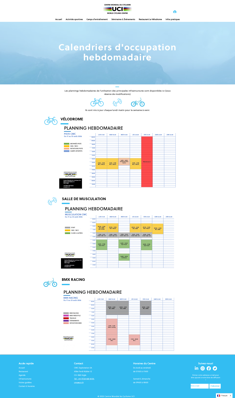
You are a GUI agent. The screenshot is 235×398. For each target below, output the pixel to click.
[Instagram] (202, 368)
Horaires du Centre (144, 363)
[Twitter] (215, 368)
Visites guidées (25, 383)
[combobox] (224, 395)
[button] (74, 19)
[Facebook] (209, 368)
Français (224, 396)
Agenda (22, 375)
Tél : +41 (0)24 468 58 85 (84, 379)
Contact (78, 363)
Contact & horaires (27, 386)
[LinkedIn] (196, 368)
